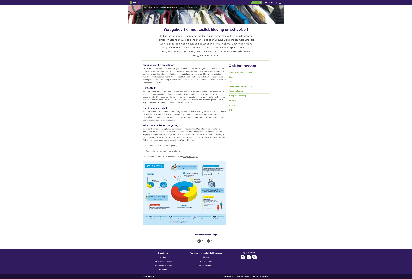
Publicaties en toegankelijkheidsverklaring (206, 253)
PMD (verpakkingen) (237, 96)
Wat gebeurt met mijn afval (165, 8)
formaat (149, 151)
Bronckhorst (148, 8)
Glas (230, 82)
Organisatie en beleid (163, 261)
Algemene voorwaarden (261, 276)
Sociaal (163, 257)
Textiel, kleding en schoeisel (188, 8)
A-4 (144, 151)
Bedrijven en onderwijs (163, 265)
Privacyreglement (227, 276)
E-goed (231, 77)
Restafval (232, 100)
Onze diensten (163, 253)
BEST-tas (232, 105)
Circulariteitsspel (206, 261)
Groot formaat (148, 145)
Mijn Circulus (268, 3)
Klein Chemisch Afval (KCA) (240, 86)
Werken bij (257, 3)
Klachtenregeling (243, 276)
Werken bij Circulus (206, 265)
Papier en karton (236, 91)
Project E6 (163, 269)
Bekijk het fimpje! (190, 157)
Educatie (206, 257)
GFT (230, 110)
